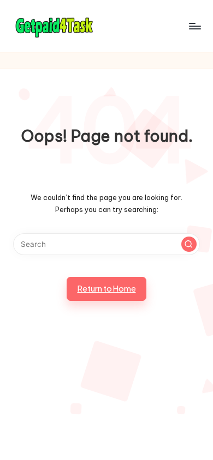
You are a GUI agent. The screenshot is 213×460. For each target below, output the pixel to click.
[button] (189, 244)
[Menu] (194, 26)
